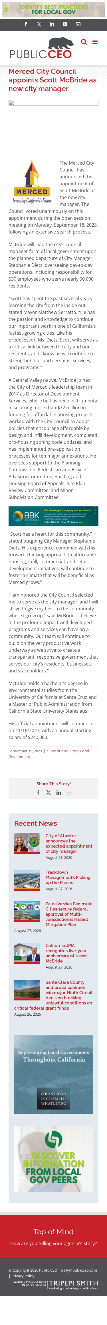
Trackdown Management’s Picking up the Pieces (68, 877)
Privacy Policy (23, 1275)
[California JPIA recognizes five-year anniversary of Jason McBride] (27, 953)
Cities (73, 750)
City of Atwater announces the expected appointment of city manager (69, 843)
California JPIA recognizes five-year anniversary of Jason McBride (66, 953)
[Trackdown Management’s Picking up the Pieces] (27, 880)
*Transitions (57, 750)
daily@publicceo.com (79, 1270)
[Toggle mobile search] (84, 42)
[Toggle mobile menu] (95, 42)
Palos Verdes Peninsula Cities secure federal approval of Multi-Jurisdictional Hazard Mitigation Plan (69, 914)
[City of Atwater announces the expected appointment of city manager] (27, 843)
